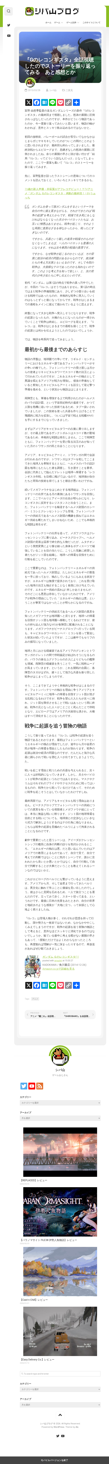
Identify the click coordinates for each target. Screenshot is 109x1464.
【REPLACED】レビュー (33, 1180)
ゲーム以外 (71, 22)
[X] (29, 102)
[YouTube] (8, 35)
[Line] (52, 102)
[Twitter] (8, 25)
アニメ (35, 999)
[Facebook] (37, 102)
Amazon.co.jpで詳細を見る (58, 968)
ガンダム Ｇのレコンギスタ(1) (60, 956)
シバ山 (52, 90)
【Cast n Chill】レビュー (34, 1299)
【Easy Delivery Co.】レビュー (37, 1359)
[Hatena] (45, 102)
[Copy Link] (68, 102)
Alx (77, 1427)
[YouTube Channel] (32, 1086)
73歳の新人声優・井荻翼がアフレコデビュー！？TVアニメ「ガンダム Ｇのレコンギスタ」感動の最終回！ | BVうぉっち (60, 193)
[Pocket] (60, 102)
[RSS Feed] (40, 1086)
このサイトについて (91, 22)
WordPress (59, 1427)
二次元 (69, 90)
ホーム (48, 22)
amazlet (58, 960)
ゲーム (57, 22)
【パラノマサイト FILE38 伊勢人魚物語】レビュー (48, 1240)
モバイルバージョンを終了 (54, 1460)
